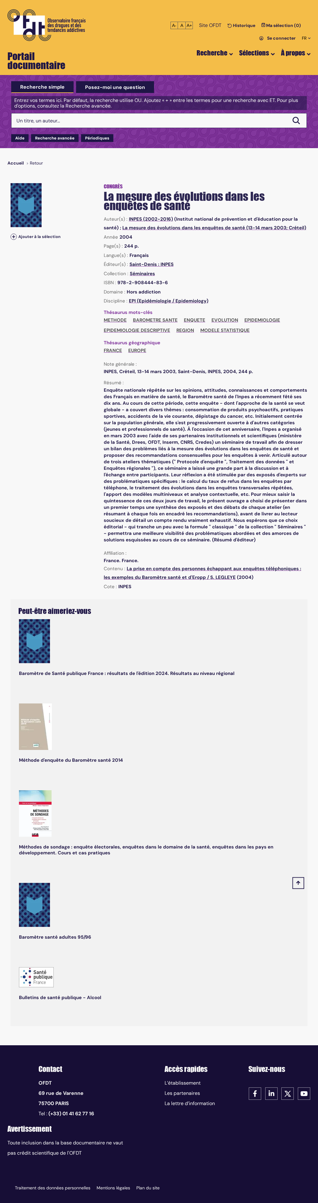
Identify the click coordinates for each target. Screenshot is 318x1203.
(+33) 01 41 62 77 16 (71, 1113)
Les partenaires (182, 1093)
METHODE (115, 320)
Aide (20, 138)
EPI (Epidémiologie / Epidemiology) (168, 301)
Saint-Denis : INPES (151, 264)
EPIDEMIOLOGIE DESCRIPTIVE (137, 330)
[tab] (42, 87)
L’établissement (183, 1083)
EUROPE (137, 350)
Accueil (15, 163)
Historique (243, 25)
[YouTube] (304, 1093)
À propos (293, 53)
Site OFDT (210, 25)
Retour (36, 163)
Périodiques (97, 138)
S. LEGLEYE (223, 577)
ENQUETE (194, 320)
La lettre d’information (190, 1103)
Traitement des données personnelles (52, 1188)
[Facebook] (255, 1093)
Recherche (212, 53)
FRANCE (113, 350)
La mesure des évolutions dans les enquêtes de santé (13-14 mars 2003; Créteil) (214, 228)
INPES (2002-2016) (151, 219)
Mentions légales (113, 1188)
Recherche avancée (55, 138)
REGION (185, 330)
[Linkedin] (271, 1093)
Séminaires (142, 274)
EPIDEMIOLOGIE (262, 320)
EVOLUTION (224, 320)
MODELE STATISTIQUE (225, 330)
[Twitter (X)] (287, 1093)
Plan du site (148, 1188)
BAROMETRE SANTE (155, 320)
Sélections (254, 53)
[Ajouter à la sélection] (14, 236)
